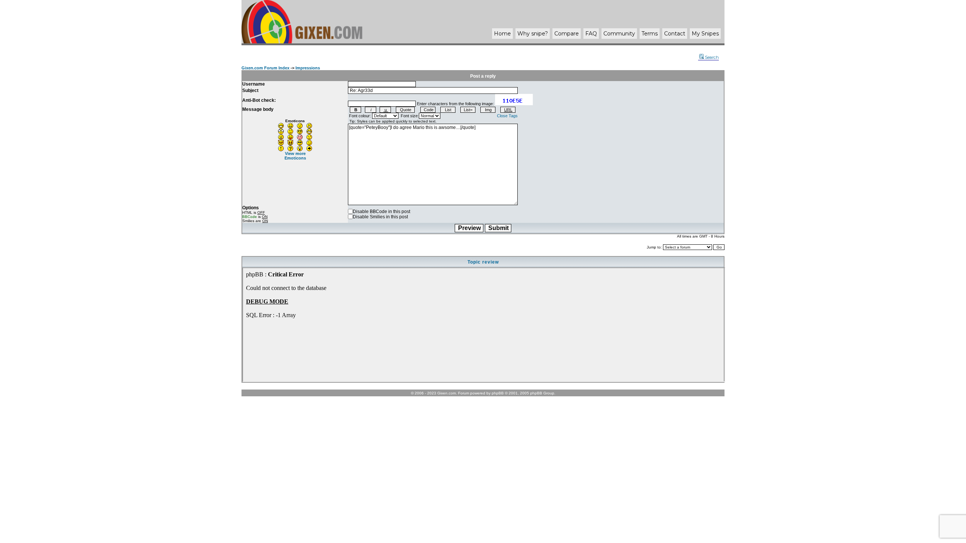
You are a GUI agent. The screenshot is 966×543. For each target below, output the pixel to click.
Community (619, 33)
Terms (649, 33)
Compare (566, 33)
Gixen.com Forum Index (265, 68)
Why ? (532, 33)
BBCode (249, 217)
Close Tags (507, 116)
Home (502, 33)
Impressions (307, 68)
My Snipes (705, 33)
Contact (674, 33)
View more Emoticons (295, 155)
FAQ (591, 33)
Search (712, 57)
